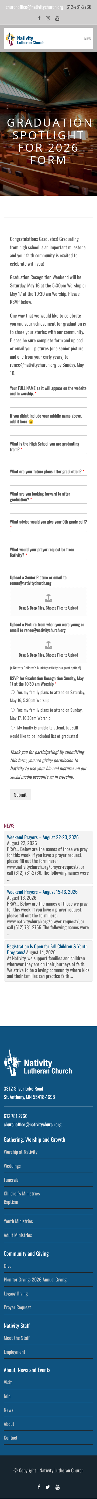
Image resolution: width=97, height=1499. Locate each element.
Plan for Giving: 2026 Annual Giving (35, 1279)
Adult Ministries (18, 1234)
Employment (14, 1351)
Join (7, 1396)
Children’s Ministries (22, 1193)
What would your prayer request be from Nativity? (42, 552)
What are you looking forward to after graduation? (40, 496)
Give (8, 1265)
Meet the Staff (17, 1337)
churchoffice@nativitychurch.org (34, 6)
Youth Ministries (18, 1220)
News (8, 1409)
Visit (8, 1382)
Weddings (12, 1165)
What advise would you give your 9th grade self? (48, 524)
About (9, 1423)
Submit (20, 794)
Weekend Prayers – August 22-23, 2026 (43, 837)
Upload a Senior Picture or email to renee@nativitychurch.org (38, 580)
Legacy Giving (16, 1293)
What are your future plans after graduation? (47, 471)
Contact (11, 1437)
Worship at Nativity (20, 1151)
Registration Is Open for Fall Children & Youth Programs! (47, 949)
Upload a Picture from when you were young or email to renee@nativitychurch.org (47, 627)
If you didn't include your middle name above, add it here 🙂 (46, 418)
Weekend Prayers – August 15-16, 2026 (42, 891)
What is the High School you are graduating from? (44, 446)
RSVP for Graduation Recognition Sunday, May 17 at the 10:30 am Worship (47, 681)
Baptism (11, 1201)
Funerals (11, 1179)
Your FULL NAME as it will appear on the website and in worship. (48, 391)
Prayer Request (17, 1307)
